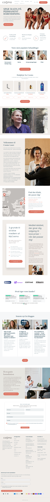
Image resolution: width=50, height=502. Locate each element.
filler (9, 181)
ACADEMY (15, 444)
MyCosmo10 (36, 253)
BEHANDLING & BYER (17, 447)
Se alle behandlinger (25, 69)
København (31, 199)
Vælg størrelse (30, 97)
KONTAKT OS (22, 3)
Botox (6, 181)
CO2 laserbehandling (16, 177)
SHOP (15, 449)
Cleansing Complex (41, 92)
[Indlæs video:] (25, 120)
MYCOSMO (16, 442)
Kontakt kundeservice (41, 443)
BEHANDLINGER (17, 1)
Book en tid (43, 2)
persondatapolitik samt (22, 423)
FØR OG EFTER (16, 440)
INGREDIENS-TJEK (17, 454)
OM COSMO (16, 3)
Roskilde (34, 202)
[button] (35, 2)
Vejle (41, 202)
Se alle (25, 360)
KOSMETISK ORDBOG (17, 452)
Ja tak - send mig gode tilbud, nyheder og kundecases (11, 490)
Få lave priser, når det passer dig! (15, 261)
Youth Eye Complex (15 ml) (19, 92)
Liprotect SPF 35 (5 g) (7, 92)
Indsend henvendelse (25, 427)
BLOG (15, 450)
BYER (15, 445)
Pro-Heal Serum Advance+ (30, 92)
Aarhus (37, 202)
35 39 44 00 (43, 458)
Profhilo (12, 181)
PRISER (22, 1)
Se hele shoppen (25, 101)
